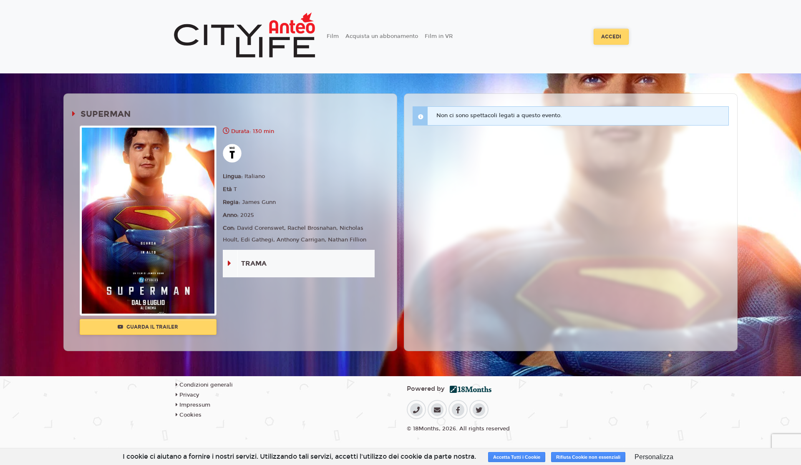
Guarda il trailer (151, 327)
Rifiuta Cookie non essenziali (588, 457)
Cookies (190, 415)
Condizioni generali (205, 385)
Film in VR (439, 36)
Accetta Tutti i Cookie (516, 457)
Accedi (611, 37)
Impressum (194, 405)
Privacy (188, 395)
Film (333, 36)
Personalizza (654, 456)
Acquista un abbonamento (381, 36)
